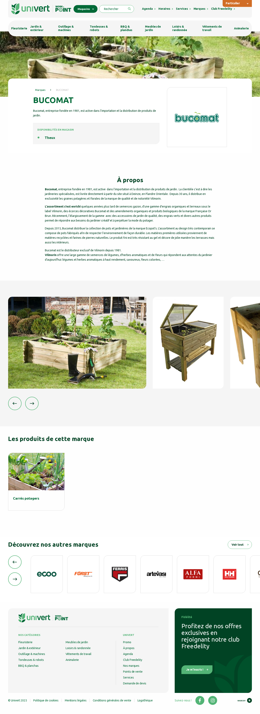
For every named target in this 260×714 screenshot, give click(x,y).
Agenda (147, 8)
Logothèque (145, 700)
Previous (15, 403)
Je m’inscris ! (194, 669)
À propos (128, 648)
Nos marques (131, 665)
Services (182, 8)
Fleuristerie (19, 28)
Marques (200, 8)
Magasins (84, 9)
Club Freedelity (221, 8)
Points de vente (133, 671)
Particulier (233, 3)
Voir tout (238, 544)
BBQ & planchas (126, 28)
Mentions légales (76, 700)
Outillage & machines (66, 28)
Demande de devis (134, 683)
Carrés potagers (26, 498)
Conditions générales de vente (112, 700)
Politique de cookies (45, 700)
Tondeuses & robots (99, 28)
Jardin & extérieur (36, 28)
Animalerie (241, 28)
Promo (127, 642)
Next (32, 403)
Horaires (164, 8)
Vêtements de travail (212, 28)
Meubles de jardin (153, 28)
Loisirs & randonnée (179, 28)
